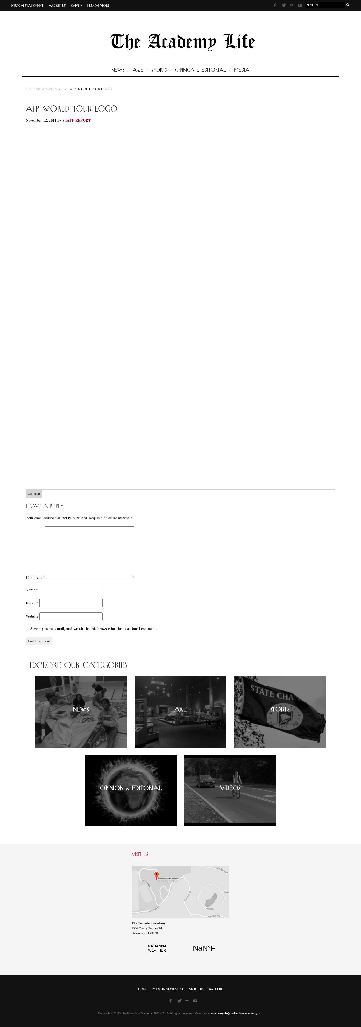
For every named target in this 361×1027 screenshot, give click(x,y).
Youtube (300, 6)
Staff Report (77, 120)
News (117, 70)
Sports (159, 70)
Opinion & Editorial (200, 70)
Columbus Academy (42, 89)
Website (32, 616)
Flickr (292, 6)
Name (32, 590)
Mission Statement (27, 5)
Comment (35, 577)
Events (76, 5)
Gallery (216, 989)
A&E (138, 70)
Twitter (284, 6)
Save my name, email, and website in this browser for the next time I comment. (93, 628)
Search (348, 4)
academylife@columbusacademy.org (236, 1013)
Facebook (276, 6)
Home (142, 989)
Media (242, 70)
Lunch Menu (98, 5)
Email (32, 603)
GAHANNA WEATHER (180, 951)
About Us (57, 5)
